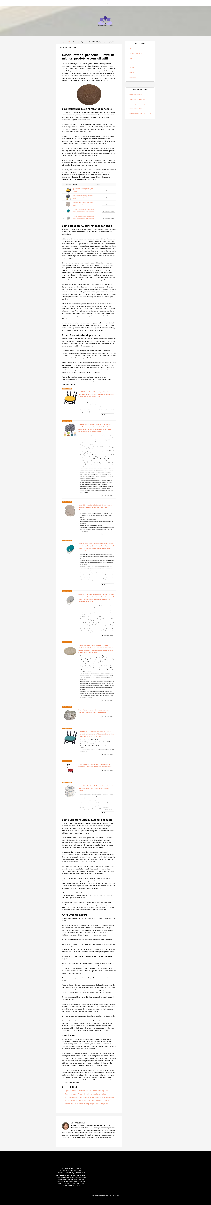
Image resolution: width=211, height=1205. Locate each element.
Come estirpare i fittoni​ (135, 109)
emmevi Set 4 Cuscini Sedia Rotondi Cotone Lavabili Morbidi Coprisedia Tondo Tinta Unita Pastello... (84, 204)
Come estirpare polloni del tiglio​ (137, 104)
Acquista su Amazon (109, 190)
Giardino (131, 72)
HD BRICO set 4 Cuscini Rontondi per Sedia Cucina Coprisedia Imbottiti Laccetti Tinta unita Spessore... (84, 189)
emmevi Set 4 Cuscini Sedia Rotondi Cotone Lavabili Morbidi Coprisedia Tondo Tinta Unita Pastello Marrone (95, 507)
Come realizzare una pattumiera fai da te (140, 113)
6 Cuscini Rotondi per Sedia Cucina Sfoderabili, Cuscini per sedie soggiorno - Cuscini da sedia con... (84, 211)
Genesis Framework (113, 1195)
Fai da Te (131, 68)
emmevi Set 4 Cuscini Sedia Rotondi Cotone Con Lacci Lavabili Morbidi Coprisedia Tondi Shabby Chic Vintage (95, 788)
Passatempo (132, 77)
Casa (130, 58)
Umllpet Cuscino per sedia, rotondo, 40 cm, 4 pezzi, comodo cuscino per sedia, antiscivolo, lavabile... (83, 197)
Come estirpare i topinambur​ (137, 99)
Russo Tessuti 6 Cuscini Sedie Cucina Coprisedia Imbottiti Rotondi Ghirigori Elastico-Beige (93, 711)
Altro (130, 49)
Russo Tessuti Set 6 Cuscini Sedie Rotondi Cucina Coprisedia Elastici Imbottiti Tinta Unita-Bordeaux (95, 765)
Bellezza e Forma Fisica (135, 53)
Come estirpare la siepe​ (135, 94)
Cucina (131, 63)
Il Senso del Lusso (105, 21)
